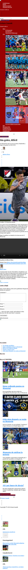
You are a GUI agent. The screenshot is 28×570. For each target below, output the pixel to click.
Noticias (16, 263)
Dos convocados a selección (7, 495)
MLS (4, 29)
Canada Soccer (7, 128)
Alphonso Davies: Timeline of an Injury (13, 555)
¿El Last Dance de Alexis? (13, 485)
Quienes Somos (7, 6)
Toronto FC (8, 31)
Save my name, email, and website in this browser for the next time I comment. (12, 312)
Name (2, 304)
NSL (4, 125)
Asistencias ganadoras (9, 532)
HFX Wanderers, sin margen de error (15, 70)
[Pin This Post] (15, 162)
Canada (18, 262)
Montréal (11, 263)
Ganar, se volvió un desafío (12, 88)
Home (4, 4)
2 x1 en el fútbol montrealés (12, 124)
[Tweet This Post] (15, 161)
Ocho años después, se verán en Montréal (14, 351)
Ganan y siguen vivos (11, 52)
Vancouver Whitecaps (11, 33)
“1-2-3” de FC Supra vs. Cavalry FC (14, 106)
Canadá (15, 262)
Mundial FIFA (6, 127)
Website (2, 309)
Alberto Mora (6, 154)
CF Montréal (8, 30)
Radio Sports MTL (22, 263)
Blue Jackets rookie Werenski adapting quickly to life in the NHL (13, 543)
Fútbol (21, 262)
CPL (4, 34)
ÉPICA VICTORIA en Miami (10, 348)
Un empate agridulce (8, 345)
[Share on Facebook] (15, 159)
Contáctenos (6, 3)
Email (2, 306)
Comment (3, 292)
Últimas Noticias (7, 7)
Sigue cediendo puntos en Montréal (12, 347)
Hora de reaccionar (5, 493)
